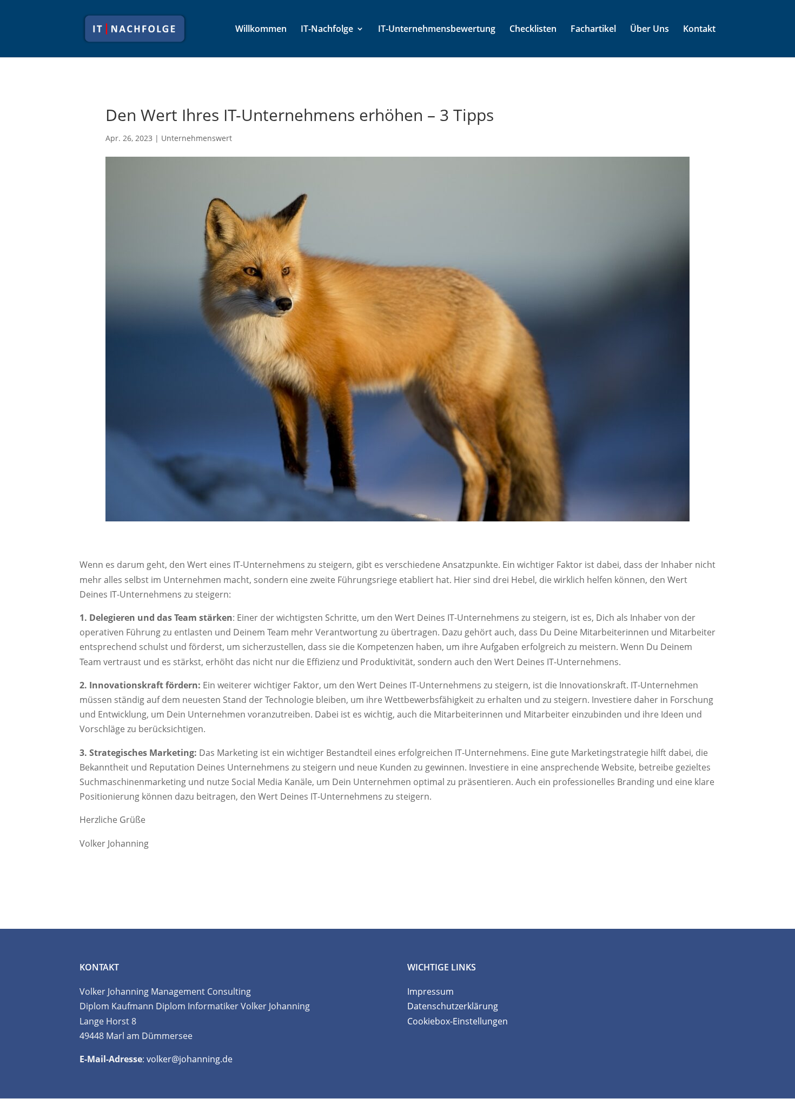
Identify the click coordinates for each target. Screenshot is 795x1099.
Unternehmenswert (196, 138)
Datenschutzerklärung (452, 1006)
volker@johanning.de (190, 1059)
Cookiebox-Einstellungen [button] (457, 1021)
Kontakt (699, 30)
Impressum (430, 991)
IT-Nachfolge (327, 30)
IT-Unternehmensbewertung (436, 30)
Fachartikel (593, 30)
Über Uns (649, 30)
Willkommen (261, 30)
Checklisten (532, 30)
